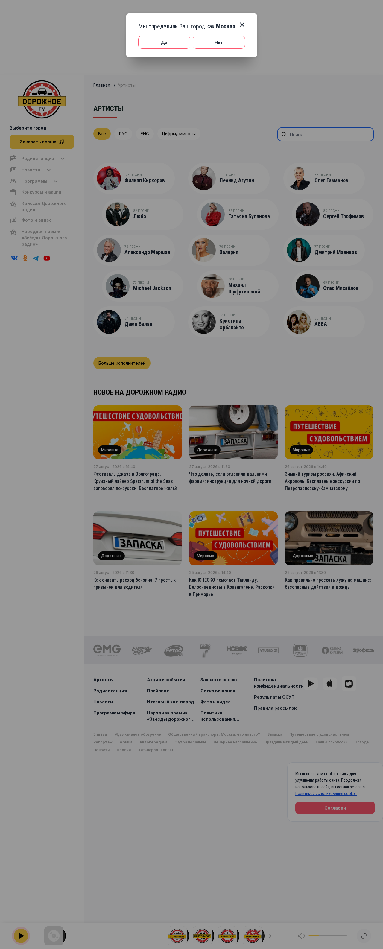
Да (164, 42)
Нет (219, 42)
